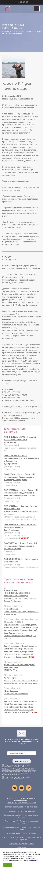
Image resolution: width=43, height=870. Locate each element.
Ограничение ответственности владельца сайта (21, 828)
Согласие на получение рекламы (21, 833)
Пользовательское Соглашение (21, 811)
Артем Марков (26, 99)
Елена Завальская (12, 549)
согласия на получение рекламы (13, 778)
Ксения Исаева (11, 496)
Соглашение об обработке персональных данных (21, 816)
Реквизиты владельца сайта (21, 844)
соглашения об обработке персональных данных (19, 770)
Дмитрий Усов (10, 464)
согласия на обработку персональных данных (17, 768)
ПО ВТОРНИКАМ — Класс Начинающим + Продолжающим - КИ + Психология (21, 458)
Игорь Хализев (25, 649)
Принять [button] (8, 865)
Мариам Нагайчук (26, 496)
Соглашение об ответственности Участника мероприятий (21, 838)
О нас (17, 2)
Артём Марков (20, 630)
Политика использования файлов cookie (21, 807)
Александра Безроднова (15, 480)
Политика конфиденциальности (21, 803)
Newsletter (21, 848)
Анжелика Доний (26, 665)
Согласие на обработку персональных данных (21, 822)
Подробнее (32, 860)
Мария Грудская (9, 99)
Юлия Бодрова (26, 511)
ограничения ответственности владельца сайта (18, 771)
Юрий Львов (10, 442)
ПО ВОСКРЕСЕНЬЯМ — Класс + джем (21, 559)
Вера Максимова (11, 530)
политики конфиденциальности (13, 766)
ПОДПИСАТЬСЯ (21, 761)
